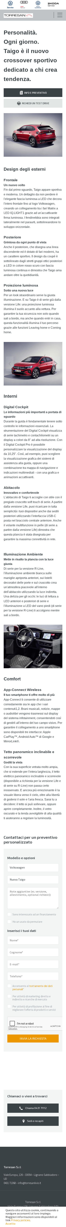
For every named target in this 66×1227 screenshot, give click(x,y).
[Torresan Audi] (24, 7)
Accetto (10, 1223)
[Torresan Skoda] (53, 5)
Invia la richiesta (33, 1038)
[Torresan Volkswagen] (10, 7)
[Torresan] (18, 15)
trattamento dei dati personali (32, 987)
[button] (56, 363)
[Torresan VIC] (38, 7)
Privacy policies (20, 1220)
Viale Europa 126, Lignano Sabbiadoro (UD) (33, 1206)
